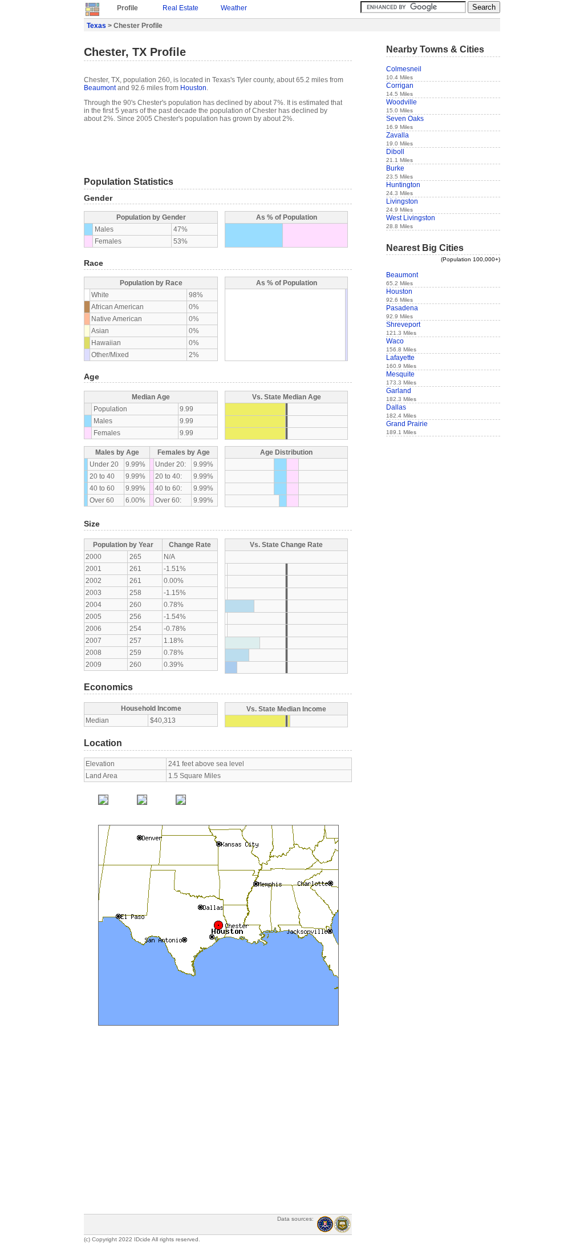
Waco (395, 341)
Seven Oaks (405, 119)
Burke (395, 168)
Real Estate (180, 8)
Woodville (401, 102)
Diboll (395, 152)
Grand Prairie (407, 424)
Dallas (396, 407)
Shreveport (403, 325)
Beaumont (100, 88)
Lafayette (400, 358)
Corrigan (399, 86)
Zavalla (397, 135)
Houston (193, 88)
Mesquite (400, 374)
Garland (398, 391)
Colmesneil (403, 69)
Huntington (403, 185)
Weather (234, 8)
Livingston (402, 201)
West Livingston (410, 218)
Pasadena (402, 308)
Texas (96, 26)
